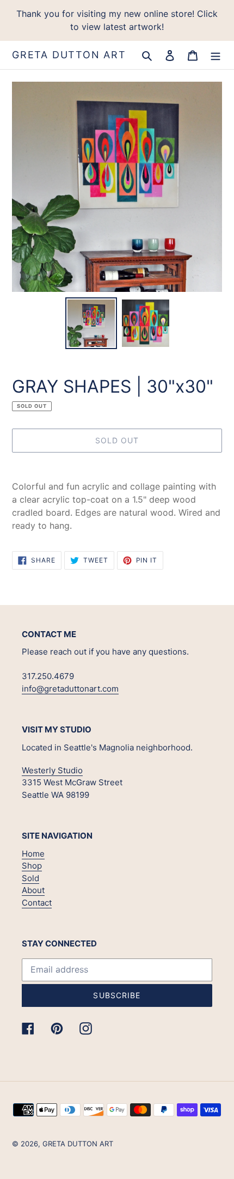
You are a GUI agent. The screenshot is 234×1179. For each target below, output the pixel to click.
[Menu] (215, 55)
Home (33, 853)
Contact (37, 902)
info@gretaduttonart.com (70, 688)
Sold (30, 878)
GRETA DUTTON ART (69, 54)
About (33, 890)
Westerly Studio (52, 770)
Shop (32, 865)
